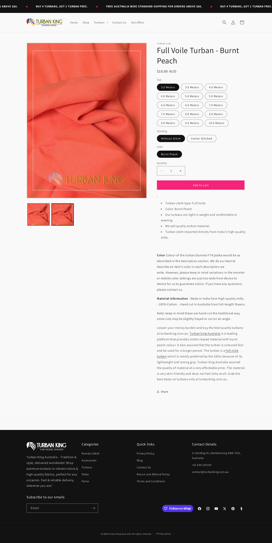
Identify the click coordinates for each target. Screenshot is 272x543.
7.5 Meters (168, 114)
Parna (85, 481)
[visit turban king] (46, 446)
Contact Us (144, 467)
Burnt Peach (169, 154)
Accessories (89, 460)
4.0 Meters (216, 87)
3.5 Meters (192, 87)
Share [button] (164, 391)
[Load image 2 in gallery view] (63, 214)
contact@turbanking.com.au (210, 472)
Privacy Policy (145, 453)
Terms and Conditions (151, 481)
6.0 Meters (168, 105)
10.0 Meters (216, 123)
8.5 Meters (216, 114)
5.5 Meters (216, 96)
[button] (101, 22)
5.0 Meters (192, 96)
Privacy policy (163, 533)
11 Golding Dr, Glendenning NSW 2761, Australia (216, 455)
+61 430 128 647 (202, 465)
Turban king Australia (205, 333)
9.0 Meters (168, 123)
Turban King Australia (119, 533)
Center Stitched (201, 138)
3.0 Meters (168, 87)
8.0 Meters (192, 114)
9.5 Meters (192, 123)
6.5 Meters (192, 105)
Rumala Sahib (90, 453)
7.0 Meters (216, 105)
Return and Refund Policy (153, 474)
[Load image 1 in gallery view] (38, 214)
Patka (85, 474)
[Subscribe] (93, 508)
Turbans (87, 467)
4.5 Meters (168, 96)
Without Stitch (171, 138)
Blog (140, 460)
